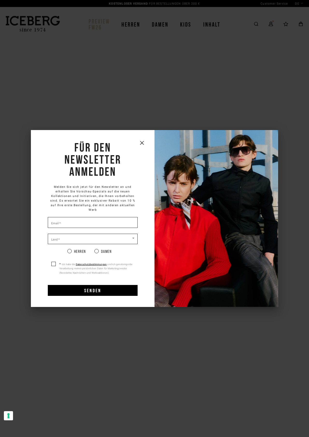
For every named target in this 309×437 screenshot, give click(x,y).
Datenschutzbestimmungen (91, 264)
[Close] (141, 142)
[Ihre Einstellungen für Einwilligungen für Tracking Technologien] (8, 415)
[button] (93, 238)
